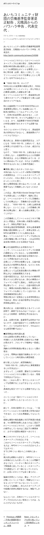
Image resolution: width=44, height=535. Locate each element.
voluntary (21, 36)
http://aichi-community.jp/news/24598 (20, 55)
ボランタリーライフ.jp (11, 3)
